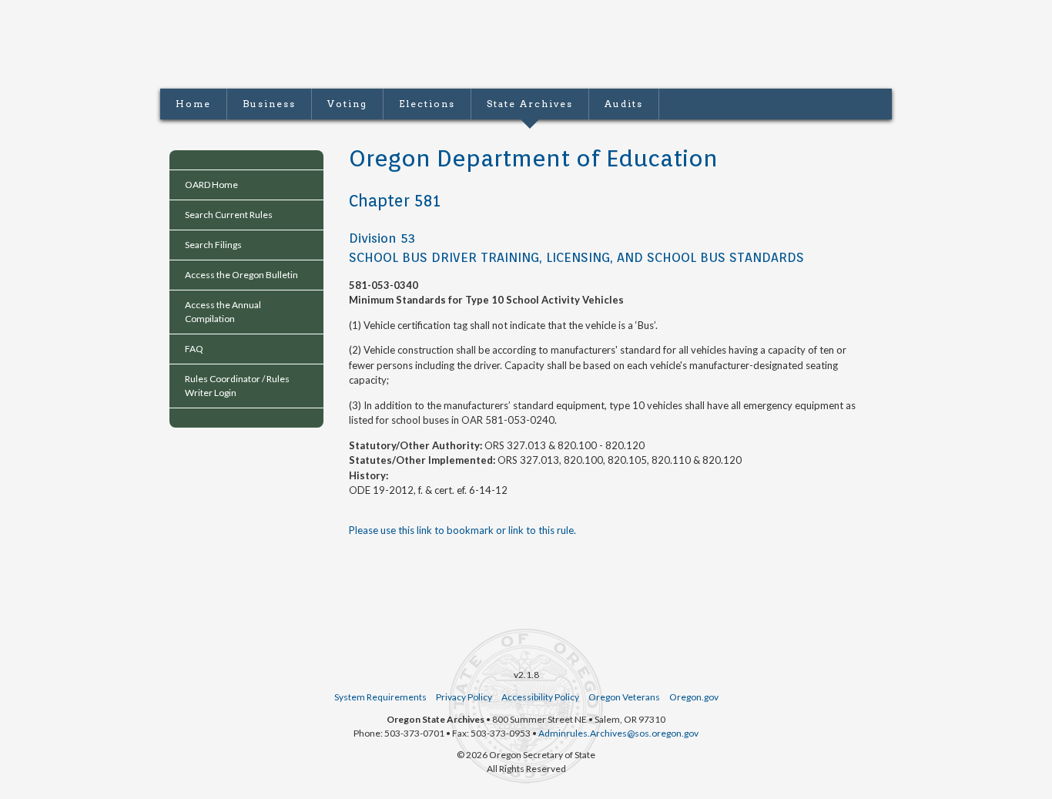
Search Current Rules (229, 214)
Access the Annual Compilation (223, 311)
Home (193, 103)
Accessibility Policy (540, 697)
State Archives (530, 103)
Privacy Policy (464, 697)
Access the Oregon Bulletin (241, 274)
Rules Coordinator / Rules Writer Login (237, 385)
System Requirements (380, 697)
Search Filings (213, 244)
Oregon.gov (694, 697)
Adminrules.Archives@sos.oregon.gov (618, 733)
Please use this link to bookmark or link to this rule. (462, 530)
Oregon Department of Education (533, 158)
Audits (624, 103)
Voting (347, 103)
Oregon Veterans (624, 697)
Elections (427, 103)
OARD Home (211, 184)
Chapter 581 (395, 200)
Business (269, 103)
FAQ (194, 348)
